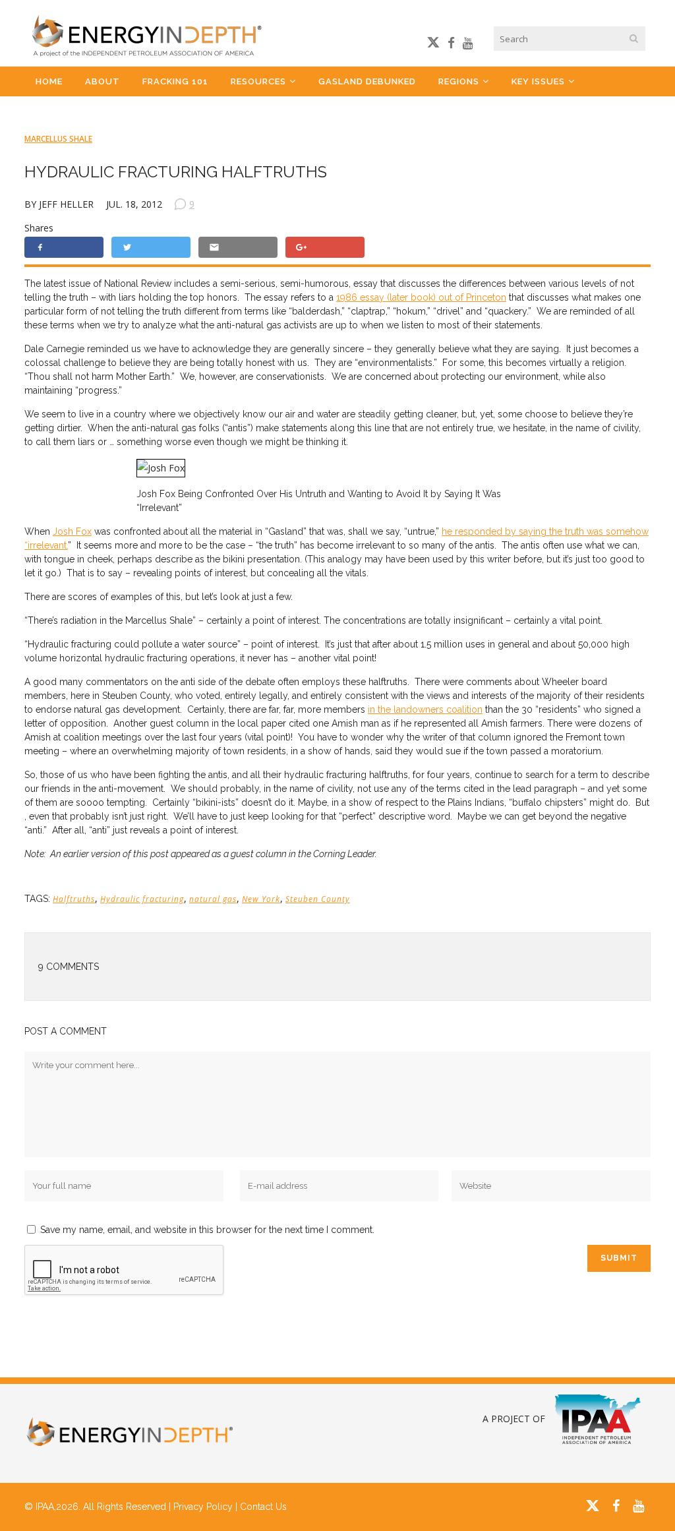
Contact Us (263, 1506)
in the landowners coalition (425, 709)
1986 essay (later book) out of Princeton (421, 297)
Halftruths (74, 899)
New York (261, 899)
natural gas (213, 899)
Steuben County (317, 899)
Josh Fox (72, 531)
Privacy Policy (203, 1506)
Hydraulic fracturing (142, 899)
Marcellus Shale (58, 138)
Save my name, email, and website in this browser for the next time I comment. (207, 1229)
